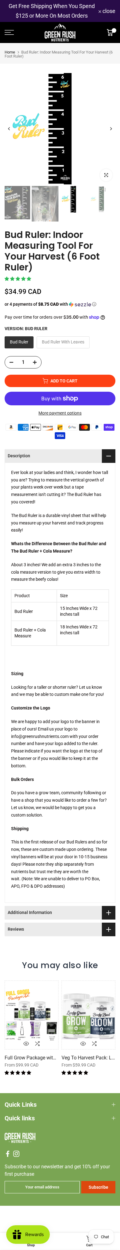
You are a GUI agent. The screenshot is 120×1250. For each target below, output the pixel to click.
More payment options (60, 413)
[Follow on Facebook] (8, 1153)
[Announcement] (51, 11)
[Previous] (9, 128)
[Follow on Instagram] (16, 1153)
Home (10, 52)
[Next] (110, 128)
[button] (18, 278)
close (108, 11)
